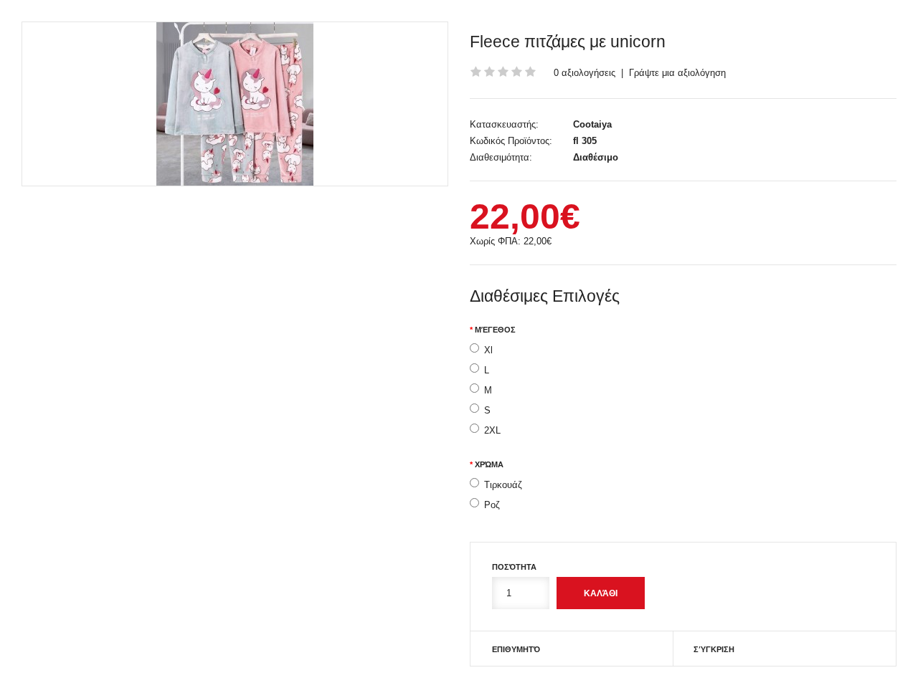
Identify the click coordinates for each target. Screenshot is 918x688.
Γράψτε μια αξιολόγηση (677, 72)
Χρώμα (489, 464)
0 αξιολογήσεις (584, 72)
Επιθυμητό (516, 649)
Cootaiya (592, 124)
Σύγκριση (714, 649)
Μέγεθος (495, 329)
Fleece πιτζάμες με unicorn (568, 41)
